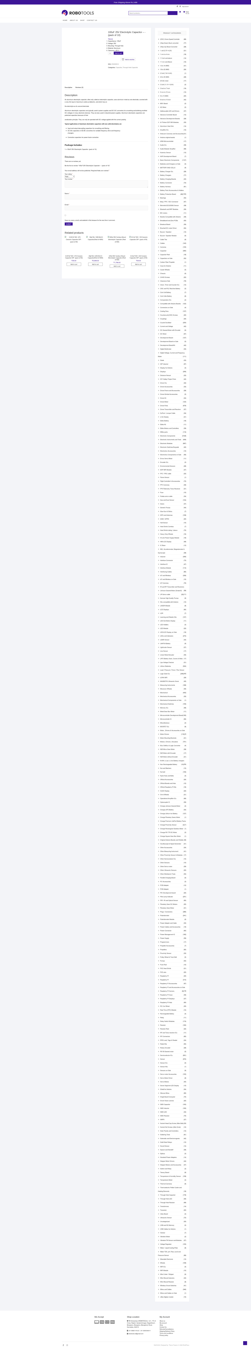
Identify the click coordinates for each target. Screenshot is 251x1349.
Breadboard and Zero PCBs (169, 220)
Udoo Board (164, 1214)
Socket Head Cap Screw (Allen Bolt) (171, 1123)
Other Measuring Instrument (169, 851)
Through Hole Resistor (167, 1202)
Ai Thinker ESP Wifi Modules (169, 122)
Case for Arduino (165, 266)
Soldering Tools (165, 1135)
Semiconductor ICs (166, 1055)
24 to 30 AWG (164, 77)
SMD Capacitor (165, 1104)
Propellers (163, 949)
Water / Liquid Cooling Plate (169, 1248)
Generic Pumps (165, 507)
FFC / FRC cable (165, 473)
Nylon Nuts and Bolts (167, 776)
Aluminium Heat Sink (167, 126)
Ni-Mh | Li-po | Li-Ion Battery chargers (172, 761)
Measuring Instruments (167, 685)
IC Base (162, 545)
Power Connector (165, 930)
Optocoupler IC (165, 802)
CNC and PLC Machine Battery (170, 288)
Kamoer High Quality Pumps (169, 598)
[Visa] (102, 1322)
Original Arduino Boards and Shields (171, 840)
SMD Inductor (164, 1108)
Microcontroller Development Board (171, 715)
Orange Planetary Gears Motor (170, 817)
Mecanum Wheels (166, 689)
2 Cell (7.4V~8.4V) (166, 73)
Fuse (161, 492)
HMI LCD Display (165, 542)
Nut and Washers (165, 768)
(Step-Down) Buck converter (169, 43)
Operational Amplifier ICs (168, 798)
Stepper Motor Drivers (167, 1161)
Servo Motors (164, 1082)
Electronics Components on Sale (170, 455)
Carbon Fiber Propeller (167, 262)
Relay (162, 1017)
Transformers (164, 1206)
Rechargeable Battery (167, 1014)
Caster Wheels (165, 270)
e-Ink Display (164, 417)
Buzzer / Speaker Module (168, 236)
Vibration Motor (165, 1236)
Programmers (164, 942)
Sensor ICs (163, 1063)
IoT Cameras (164, 583)
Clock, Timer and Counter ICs (169, 285)
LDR (161, 613)
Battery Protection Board (168, 194)
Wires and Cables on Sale (168, 1293)
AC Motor (163, 107)
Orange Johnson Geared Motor (170, 806)
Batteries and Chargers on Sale (170, 164)
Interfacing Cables (166, 572)
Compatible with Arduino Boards (170, 304)
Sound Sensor (164, 1146)
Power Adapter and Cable (168, 923)
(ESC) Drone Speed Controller (170, 39)
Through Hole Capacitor (130, 67)
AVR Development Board (168, 156)
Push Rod (163, 965)
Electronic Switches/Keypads (169, 447)
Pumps (162, 961)
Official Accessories (166, 779)
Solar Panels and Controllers (169, 1131)
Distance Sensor (165, 375)
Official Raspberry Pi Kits (168, 787)
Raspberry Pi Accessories (168, 983)
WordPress (186, 1345)
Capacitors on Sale (166, 258)
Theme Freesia (173, 1345)
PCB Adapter (164, 885)
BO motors (163, 213)
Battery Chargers (165, 175)
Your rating (69, 174)
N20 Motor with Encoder (168, 753)
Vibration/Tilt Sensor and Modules (171, 1240)
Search (172, 13)
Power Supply (164, 938)
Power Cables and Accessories (170, 927)
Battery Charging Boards (168, 179)
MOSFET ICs (164, 726)
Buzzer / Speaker (165, 232)
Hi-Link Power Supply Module (169, 538)
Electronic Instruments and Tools (170, 439)
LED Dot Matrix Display (167, 621)
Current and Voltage (166, 326)
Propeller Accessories (167, 946)
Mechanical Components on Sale (170, 700)
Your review (69, 179)
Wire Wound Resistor (167, 1282)
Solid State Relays (166, 1142)
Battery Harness (165, 186)
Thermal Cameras (166, 1184)
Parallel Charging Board (167, 878)
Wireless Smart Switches (168, 1285)
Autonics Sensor (165, 152)
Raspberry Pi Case (166, 995)
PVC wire (163, 972)
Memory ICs (164, 708)
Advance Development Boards (170, 118)
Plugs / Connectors (166, 912)
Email (67, 205)
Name (67, 193)
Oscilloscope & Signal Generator (170, 844)
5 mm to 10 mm (165, 92)
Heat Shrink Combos (167, 526)
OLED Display (164, 791)
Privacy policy (164, 1335)
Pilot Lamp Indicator (166, 897)
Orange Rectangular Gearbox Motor (171, 829)
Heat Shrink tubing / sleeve (168, 530)
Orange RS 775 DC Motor (168, 832)
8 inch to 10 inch (165, 100)
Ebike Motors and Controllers (169, 428)
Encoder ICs (164, 462)
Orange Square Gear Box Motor (170, 836)
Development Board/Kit (167, 345)
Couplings (163, 319)
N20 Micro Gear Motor (167, 749)
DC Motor (163, 334)
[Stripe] (112, 1322)
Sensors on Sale (165, 1070)
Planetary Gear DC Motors (168, 904)
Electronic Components (167, 436)
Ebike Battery (164, 421)
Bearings (163, 198)
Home (65, 20)
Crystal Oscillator (165, 322)
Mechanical (164, 693)
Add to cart (118, 53)
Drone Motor (164, 402)
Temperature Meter (166, 1180)
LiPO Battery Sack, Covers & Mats (171, 658)
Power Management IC (167, 934)
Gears (162, 504)
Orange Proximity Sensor (168, 825)
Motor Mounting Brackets (168, 738)
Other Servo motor (166, 866)
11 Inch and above (166, 58)
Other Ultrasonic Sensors (168, 870)
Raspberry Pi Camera (167, 991)
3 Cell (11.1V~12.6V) (167, 84)
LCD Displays (164, 609)
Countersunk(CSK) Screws (169, 315)
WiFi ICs (163, 1267)
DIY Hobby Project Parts (168, 379)
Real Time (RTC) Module (168, 1010)
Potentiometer (164, 915)
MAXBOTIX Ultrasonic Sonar (169, 681)
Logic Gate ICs (165, 674)
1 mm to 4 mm (165, 54)
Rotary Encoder (165, 1048)
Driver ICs (163, 383)
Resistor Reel (164, 1029)
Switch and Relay (165, 1169)
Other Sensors (165, 862)
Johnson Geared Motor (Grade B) (171, 590)
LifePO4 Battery (165, 643)
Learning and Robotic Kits (168, 617)
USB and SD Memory (167, 1225)
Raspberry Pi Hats (166, 1002)
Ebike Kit (163, 424)
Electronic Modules (166, 443)
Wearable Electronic (166, 1259)
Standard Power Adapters (168, 1157)
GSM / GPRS (164, 519)
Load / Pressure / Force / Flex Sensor (172, 670)
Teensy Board (164, 1172)
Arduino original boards (167, 137)
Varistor (162, 1233)
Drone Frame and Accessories (170, 390)
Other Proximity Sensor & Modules (171, 855)
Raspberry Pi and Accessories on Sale (172, 987)
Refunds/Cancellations (167, 1329)
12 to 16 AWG (164, 66)
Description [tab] (68, 87)
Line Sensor (164, 651)
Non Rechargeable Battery (168, 764)
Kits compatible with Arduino (169, 602)
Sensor (162, 1059)
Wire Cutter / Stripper (167, 1274)
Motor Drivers (164, 734)
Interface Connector (166, 560)
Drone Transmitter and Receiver (170, 409)
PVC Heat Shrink (165, 968)
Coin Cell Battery (165, 292)
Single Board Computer (167, 1097)
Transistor (163, 1210)
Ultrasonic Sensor (166, 1218)
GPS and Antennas (166, 515)
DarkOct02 (157, 1345)
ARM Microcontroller (166, 141)
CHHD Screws (165, 277)
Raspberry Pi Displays (167, 998)
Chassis (163, 273)
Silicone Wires (164, 1093)
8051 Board (164, 103)
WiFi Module (164, 1270)
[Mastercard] (96, 1322)
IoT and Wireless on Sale (168, 579)
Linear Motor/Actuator (167, 655)
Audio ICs (163, 145)
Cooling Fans (164, 311)
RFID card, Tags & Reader (168, 1040)
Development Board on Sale (169, 341)
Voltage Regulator (165, 1244)
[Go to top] (245, 1343)
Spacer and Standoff (166, 1150)
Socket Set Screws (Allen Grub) (170, 1127)
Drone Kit (163, 398)
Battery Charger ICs (166, 171)
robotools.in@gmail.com (135, 1334)
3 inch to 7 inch (165, 88)
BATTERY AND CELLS (167, 168)
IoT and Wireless (165, 575)
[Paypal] (107, 1322)
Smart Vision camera (167, 1101)
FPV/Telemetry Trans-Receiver (170, 489)
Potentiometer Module (167, 919)
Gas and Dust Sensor (167, 500)
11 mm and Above (166, 62)
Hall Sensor (164, 523)
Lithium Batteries (165, 666)
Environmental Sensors (167, 466)
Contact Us (92, 20)
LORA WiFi (163, 677)
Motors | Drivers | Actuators (169, 742)
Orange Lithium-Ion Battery (168, 813)
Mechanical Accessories (168, 696)
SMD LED (163, 1112)
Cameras (163, 247)
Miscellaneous (164, 723)
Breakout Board (165, 224)
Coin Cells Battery (166, 296)
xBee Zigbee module (166, 1297)
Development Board (166, 338)
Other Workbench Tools (167, 874)
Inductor (162, 557)
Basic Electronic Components (169, 160)
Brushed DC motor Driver (168, 228)
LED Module (164, 628)
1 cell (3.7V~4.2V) (166, 50)
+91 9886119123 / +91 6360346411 (139, 1331)
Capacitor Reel (165, 254)
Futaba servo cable (166, 496)
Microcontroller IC (166, 719)
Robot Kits (163, 1044)
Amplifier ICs (164, 130)
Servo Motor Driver (166, 1078)
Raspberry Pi (164, 976)
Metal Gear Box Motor (167, 711)
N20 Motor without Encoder (169, 757)
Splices (162, 1153)
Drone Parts (164, 405)
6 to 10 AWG (164, 96)
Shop (82, 20)
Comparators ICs (165, 300)
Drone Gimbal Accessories (169, 394)
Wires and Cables (166, 1289)
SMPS (162, 1119)
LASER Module (165, 606)
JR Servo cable (165, 594)
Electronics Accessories (168, 451)
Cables (162, 243)
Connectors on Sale (166, 307)
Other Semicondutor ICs (168, 859)
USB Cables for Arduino (168, 1229)
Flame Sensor (164, 477)
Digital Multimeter (165, 349)
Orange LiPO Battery (167, 810)
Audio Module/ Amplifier (167, 149)
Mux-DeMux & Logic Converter (170, 745)
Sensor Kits (164, 1067)
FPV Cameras (164, 485)
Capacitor (119, 67)
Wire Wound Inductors (167, 1278)
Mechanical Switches (167, 704)
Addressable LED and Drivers (169, 111)
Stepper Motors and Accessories (170, 1165)
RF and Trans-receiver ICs (168, 1033)
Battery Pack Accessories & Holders (172, 190)
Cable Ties (163, 239)
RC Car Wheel (165, 1006)
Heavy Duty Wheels (166, 534)
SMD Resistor (164, 1116)
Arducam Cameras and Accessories (172, 134)
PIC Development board (168, 893)
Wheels (162, 1263)
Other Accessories (166, 847)
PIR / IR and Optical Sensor (169, 900)
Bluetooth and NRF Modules (169, 209)
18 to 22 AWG (164, 69)
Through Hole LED (166, 1199)
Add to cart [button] (73, 264)
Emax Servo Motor (166, 458)
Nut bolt (162, 772)
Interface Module (165, 568)
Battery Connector (166, 183)
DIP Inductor (164, 364)
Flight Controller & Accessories (170, 481)
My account (185, 6)
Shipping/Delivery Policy (167, 1331)
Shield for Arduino (165, 1089)
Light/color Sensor (166, 647)
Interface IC (164, 564)
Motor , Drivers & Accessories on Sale (172, 730)
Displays (163, 371)
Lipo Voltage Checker (167, 662)
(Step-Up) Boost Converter (168, 47)
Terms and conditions (166, 1333)
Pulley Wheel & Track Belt (168, 957)
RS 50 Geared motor (167, 1051)
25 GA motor (164, 81)
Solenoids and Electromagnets (170, 1138)
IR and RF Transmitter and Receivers (172, 587)
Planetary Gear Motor (167, 908)
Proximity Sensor (165, 953)
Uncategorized (165, 1221)
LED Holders (164, 625)
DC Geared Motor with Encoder (170, 330)
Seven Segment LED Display (169, 1085)
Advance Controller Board (168, 115)
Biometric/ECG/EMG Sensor (169, 205)
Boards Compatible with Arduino (170, 217)
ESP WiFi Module (165, 470)
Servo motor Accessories (168, 1074)
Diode (162, 360)
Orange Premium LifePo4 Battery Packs (173, 821)
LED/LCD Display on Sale (168, 632)
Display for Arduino (166, 368)
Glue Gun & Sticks (166, 511)
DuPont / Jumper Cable (167, 413)
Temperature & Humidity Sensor (170, 1176)
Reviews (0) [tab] (79, 87)
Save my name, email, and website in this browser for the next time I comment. (90, 220)
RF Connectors (165, 1036)
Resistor (163, 1025)
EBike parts (164, 432)
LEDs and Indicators (166, 636)
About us (74, 20)
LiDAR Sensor (164, 640)
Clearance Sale (165, 281)
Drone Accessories (166, 387)
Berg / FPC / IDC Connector (169, 202)
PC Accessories (165, 881)
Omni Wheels (164, 794)
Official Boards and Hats (168, 783)
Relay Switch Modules (167, 1021)
